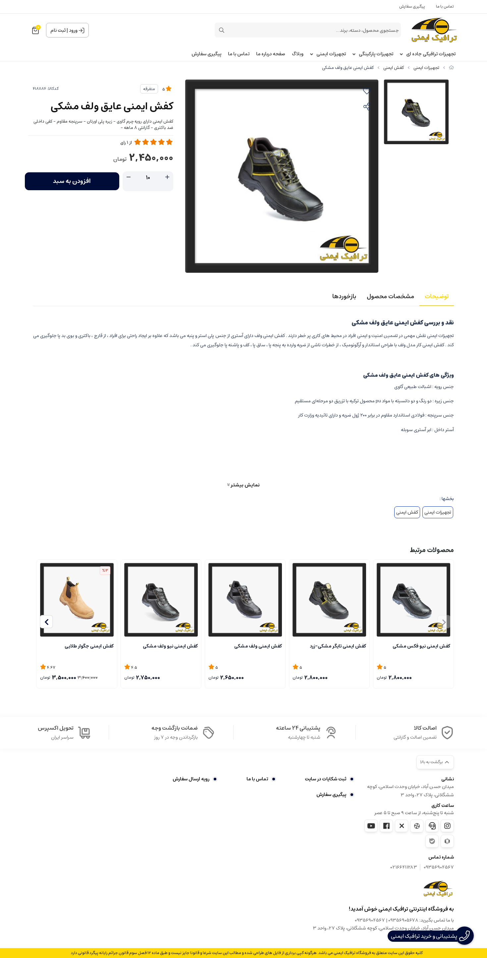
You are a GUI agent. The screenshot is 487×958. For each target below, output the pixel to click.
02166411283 (404, 867)
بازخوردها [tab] (344, 296)
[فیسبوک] (386, 825)
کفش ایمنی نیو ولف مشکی (170, 646)
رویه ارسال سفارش (191, 779)
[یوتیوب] (371, 825)
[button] (46, 621)
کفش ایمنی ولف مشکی (258, 646)
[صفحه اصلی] (451, 68)
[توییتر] (401, 825)
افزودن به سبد (72, 181)
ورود (73, 30)
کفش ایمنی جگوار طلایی (89, 646)
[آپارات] (416, 825)
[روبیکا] (447, 841)
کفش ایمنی (393, 68)
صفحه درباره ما (270, 54)
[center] (221, 30)
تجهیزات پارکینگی (376, 54)
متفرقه (149, 88)
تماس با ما (445, 6)
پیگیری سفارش (412, 6)
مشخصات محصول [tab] (390, 296)
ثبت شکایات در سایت (325, 779)
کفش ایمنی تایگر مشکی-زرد (338, 646)
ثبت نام (58, 30)
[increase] (167, 177)
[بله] (432, 841)
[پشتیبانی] (432, 825)
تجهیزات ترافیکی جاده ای (431, 54)
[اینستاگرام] (447, 825)
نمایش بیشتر (245, 485)
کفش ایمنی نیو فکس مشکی (421, 646)
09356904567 (439, 867)
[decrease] (129, 177)
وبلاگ (297, 54)
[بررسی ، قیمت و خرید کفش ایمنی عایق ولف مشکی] (438, 889)
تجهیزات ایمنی (331, 54)
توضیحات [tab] (437, 296)
